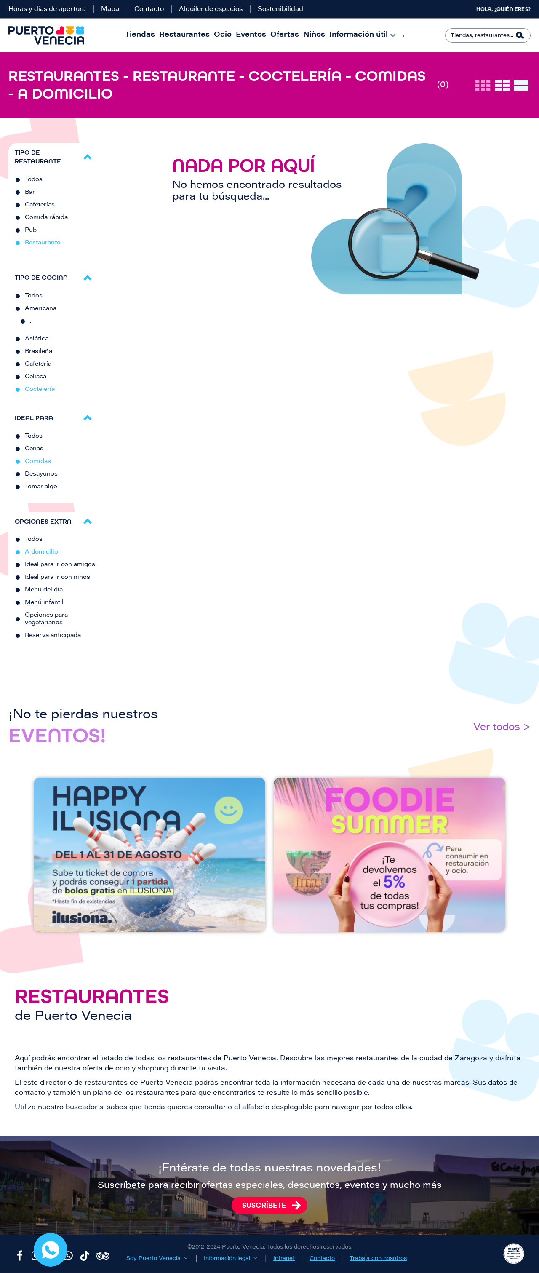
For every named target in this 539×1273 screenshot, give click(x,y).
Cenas (34, 449)
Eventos (251, 35)
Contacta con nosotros (50, 1250)
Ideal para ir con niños (57, 577)
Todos (34, 180)
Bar (30, 192)
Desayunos (41, 474)
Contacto (149, 9)
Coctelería (40, 390)
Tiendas (140, 35)
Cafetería (38, 364)
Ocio (223, 35)
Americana (40, 309)
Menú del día (44, 590)
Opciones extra (43, 521)
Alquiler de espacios (211, 9)
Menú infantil (44, 603)
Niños (314, 35)
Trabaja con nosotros (378, 1258)
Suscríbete (264, 1205)
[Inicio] (46, 35)
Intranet (284, 1258)
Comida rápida (46, 218)
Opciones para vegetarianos (46, 619)
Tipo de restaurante (38, 156)
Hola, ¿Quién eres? (503, 9)
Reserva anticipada (53, 636)
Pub (31, 230)
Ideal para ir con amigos (60, 565)
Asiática (36, 339)
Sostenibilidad (280, 9)
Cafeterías (40, 205)
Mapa (110, 9)
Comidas (38, 462)
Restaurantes (184, 35)
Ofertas (284, 35)
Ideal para (34, 418)
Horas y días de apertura (47, 9)
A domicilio (41, 552)
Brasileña (38, 352)
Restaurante (42, 243)
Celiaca (35, 377)
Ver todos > (502, 728)
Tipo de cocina (41, 277)
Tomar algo (41, 487)
